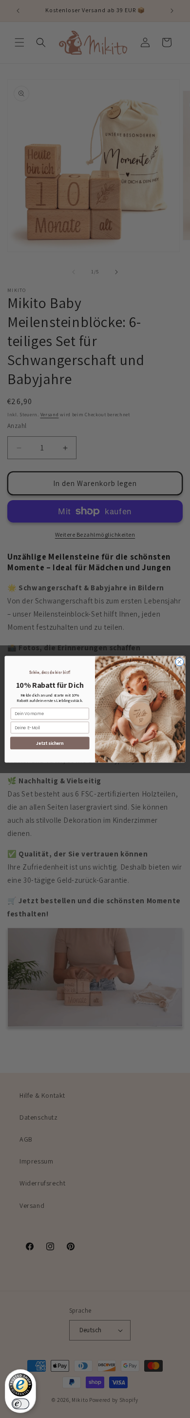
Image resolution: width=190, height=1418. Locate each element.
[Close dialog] (179, 662)
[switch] (20, 1404)
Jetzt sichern (49, 743)
